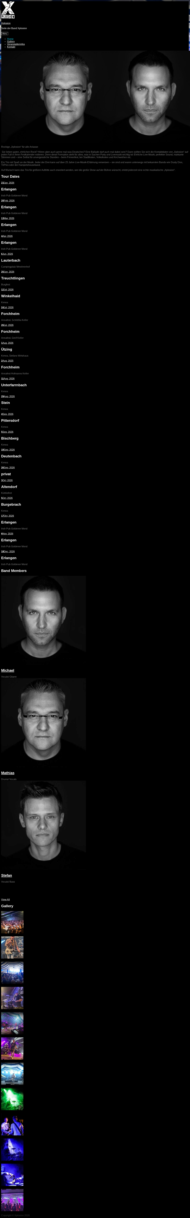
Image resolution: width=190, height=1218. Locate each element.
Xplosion (6, 23)
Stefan (6, 875)
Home (10, 39)
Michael (7, 670)
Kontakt (11, 47)
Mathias (7, 773)
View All (5, 899)
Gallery (11, 41)
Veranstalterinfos (16, 44)
